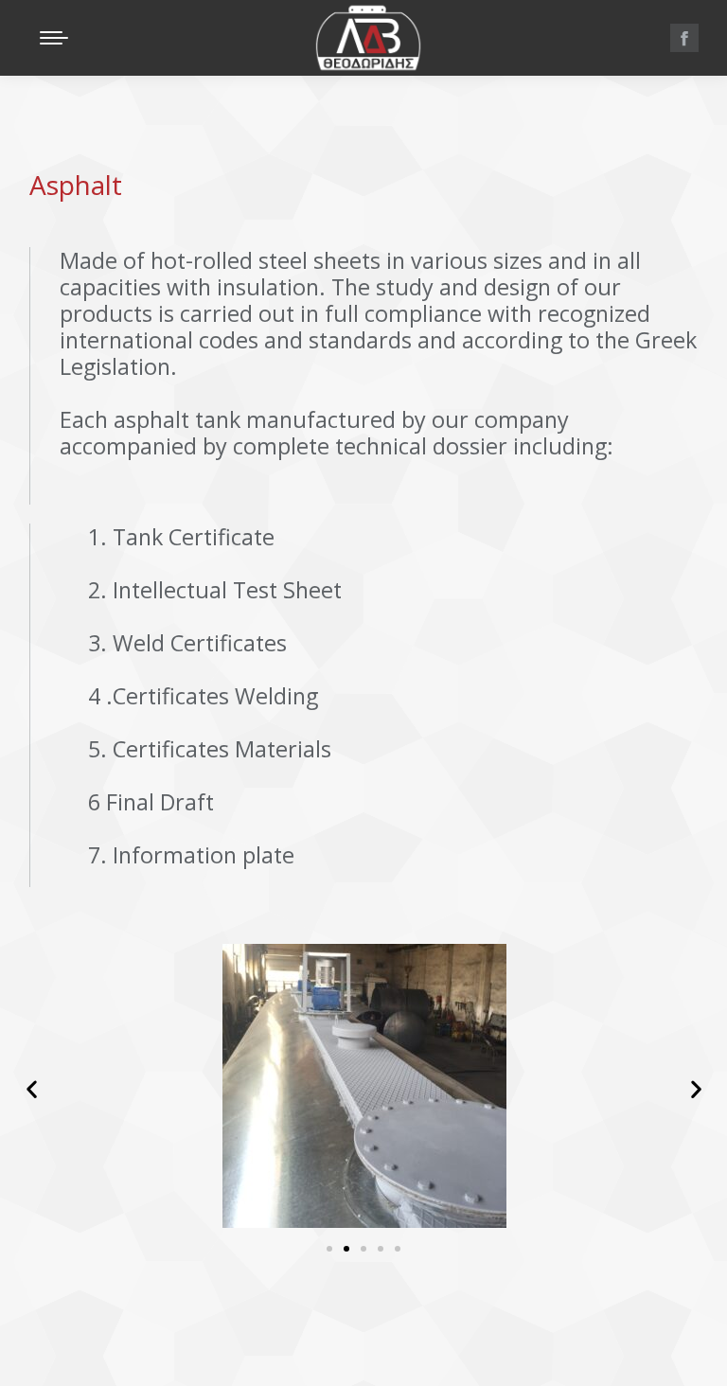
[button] (277, 12)
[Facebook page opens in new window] (684, 38)
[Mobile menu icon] (54, 37)
